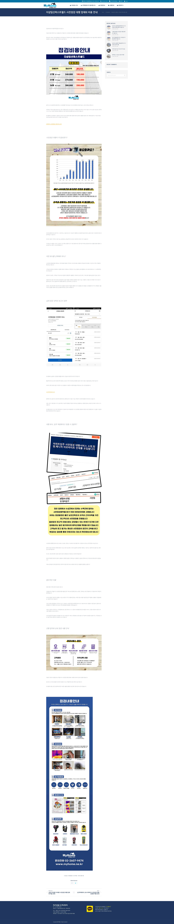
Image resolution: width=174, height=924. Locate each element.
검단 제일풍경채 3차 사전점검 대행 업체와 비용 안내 (118, 38)
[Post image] (109, 28)
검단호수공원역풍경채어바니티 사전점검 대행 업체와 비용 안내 (119, 26)
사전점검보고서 (50, 392)
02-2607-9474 (105, 1)
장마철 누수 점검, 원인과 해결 (118, 54)
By (75, 875)
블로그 (121, 1)
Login (126, 1)
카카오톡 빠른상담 (114, 1)
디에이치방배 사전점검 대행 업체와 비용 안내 (118, 32)
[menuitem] (74, 5)
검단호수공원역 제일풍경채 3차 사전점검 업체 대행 (119, 44)
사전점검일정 (70, 875)
